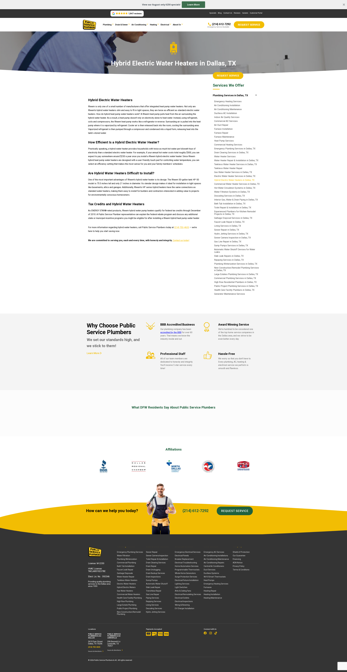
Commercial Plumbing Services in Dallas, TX (235, 278)
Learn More (193, 4)
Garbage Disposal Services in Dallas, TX (233, 218)
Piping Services (152, 598)
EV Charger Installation (184, 608)
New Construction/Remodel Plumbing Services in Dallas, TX (236, 269)
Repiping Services (153, 601)
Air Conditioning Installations (216, 555)
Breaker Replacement (184, 559)
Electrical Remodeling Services (188, 594)
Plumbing (107, 25)
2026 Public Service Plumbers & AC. (104, 660)
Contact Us (227, 13)
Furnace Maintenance (224, 137)
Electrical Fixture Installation (187, 580)
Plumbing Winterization (127, 559)
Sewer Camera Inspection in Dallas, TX (232, 237)
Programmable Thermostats (187, 570)
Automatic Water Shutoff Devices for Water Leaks (234, 250)
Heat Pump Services (224, 140)
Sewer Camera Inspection (157, 555)
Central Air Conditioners (214, 566)
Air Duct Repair (221, 125)
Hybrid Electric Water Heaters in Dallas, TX (234, 180)
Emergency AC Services (214, 552)
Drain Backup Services (155, 573)
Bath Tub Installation (125, 566)
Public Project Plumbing (127, 608)
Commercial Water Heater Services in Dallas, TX (237, 184)
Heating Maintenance (213, 598)
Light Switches (181, 587)
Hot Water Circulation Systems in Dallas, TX (234, 188)
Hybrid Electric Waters (126, 587)
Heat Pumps (209, 580)
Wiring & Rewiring (182, 605)
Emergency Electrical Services (187, 552)
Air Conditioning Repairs (214, 563)
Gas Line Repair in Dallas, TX (227, 241)
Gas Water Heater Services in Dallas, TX (233, 172)
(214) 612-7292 (195, 510)
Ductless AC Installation (225, 113)
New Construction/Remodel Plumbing (129, 613)
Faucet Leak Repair (125, 570)
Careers (245, 13)
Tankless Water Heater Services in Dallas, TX (235, 164)
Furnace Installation (223, 129)
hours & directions (95, 651)
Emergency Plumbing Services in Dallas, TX (234, 148)
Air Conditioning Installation (227, 105)
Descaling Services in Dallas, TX (229, 195)
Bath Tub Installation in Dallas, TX (229, 203)
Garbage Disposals (125, 573)
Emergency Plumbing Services (130, 552)
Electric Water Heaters (126, 584)
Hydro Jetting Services (155, 612)
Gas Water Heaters (125, 591)
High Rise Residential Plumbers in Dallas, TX (235, 282)
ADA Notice (237, 563)
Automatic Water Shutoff (157, 584)
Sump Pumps (152, 580)
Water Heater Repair (125, 577)
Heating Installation (212, 594)
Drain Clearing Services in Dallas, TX (231, 152)
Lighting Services (182, 584)
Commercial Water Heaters (128, 594)
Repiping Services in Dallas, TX (229, 260)
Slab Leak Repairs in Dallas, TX (229, 256)
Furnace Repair (221, 133)
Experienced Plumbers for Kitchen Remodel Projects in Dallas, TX (235, 212)
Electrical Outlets (182, 598)
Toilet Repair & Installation (157, 559)
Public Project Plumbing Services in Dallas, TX (236, 286)
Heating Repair (210, 591)
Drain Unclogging (153, 570)
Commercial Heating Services (228, 144)
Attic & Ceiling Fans (183, 591)
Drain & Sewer (121, 25)
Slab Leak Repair (153, 587)
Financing (237, 559)
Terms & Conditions (241, 570)
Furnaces (208, 587)
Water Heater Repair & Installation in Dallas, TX (236, 160)
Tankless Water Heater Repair (228, 168)
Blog (220, 13)
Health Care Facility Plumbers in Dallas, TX (234, 290)
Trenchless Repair (153, 591)
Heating (153, 25)
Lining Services (152, 605)
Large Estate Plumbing (126, 605)
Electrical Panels (182, 555)
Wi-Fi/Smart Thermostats (215, 577)
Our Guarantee (239, 555)
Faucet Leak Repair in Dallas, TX (229, 222)
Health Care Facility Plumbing (129, 598)
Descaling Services (154, 608)
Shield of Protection (241, 552)
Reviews (237, 13)
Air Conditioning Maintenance (228, 109)
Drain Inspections (153, 577)
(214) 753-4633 (181, 227)
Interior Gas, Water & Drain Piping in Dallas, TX (236, 199)
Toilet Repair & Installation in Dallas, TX (232, 207)
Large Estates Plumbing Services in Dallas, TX (236, 274)
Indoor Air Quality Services (226, 117)
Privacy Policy (238, 566)
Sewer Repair (152, 552)
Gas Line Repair (152, 594)
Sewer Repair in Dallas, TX (226, 230)
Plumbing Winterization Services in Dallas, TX (235, 264)
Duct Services (209, 570)
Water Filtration (123, 555)
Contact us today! (180, 240)
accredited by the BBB (170, 332)
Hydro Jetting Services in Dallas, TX (231, 233)
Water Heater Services (225, 156)
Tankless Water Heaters (127, 580)
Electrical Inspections (184, 601)
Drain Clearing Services (156, 563)
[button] (173, 4)
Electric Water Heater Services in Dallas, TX (234, 176)
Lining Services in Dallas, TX (227, 226)
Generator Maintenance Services (229, 294)
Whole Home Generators (185, 573)
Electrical (165, 25)
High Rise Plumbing (125, 601)
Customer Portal (256, 13)
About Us (177, 25)
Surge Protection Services (186, 577)
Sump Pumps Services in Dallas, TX (231, 245)
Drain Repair (151, 566)
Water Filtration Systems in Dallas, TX (232, 192)
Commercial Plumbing (126, 563)
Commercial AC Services (226, 121)
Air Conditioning (138, 25)
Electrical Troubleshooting (186, 563)
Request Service (228, 75)
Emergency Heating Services (228, 101)
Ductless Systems (211, 573)
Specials (212, 13)
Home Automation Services (186, 566)
